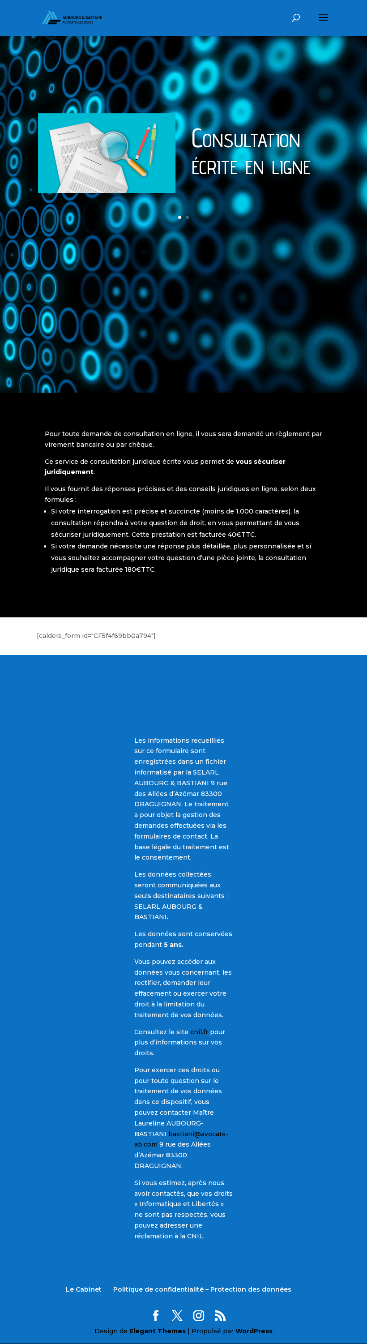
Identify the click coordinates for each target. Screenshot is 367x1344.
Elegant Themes (157, 1331)
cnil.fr (199, 1032)
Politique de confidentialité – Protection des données (202, 1289)
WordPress (254, 1331)
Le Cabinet (84, 1289)
